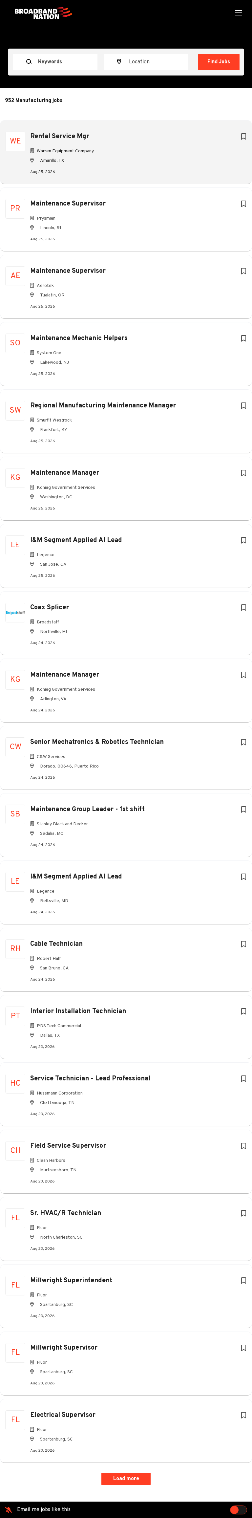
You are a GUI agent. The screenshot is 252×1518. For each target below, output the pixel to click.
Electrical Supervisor (62, 1415)
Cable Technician (56, 944)
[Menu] (238, 13)
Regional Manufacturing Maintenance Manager (103, 405)
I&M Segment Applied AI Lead (76, 540)
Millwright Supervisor (63, 1348)
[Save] (243, 137)
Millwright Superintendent (71, 1280)
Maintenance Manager (64, 473)
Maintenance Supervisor (68, 204)
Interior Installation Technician (78, 1011)
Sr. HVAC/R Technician (65, 1213)
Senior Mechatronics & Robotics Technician (97, 742)
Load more (126, 1479)
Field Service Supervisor (68, 1146)
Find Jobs (218, 62)
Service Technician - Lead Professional (90, 1078)
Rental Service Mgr (59, 136)
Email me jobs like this (44, 1510)
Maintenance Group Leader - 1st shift (87, 809)
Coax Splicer (49, 607)
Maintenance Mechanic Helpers (79, 338)
